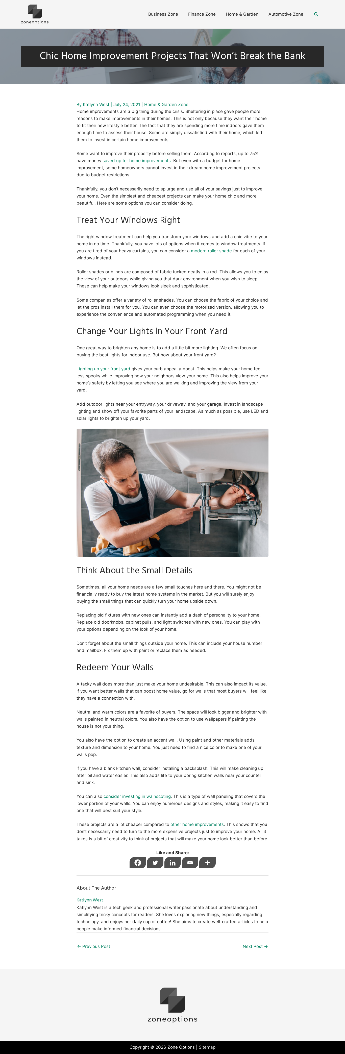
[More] (207, 862)
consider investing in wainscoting (137, 796)
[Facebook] (138, 862)
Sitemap (207, 1047)
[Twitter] (155, 862)
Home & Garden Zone (166, 104)
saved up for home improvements (137, 160)
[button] (316, 14)
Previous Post (93, 946)
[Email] (190, 862)
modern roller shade (211, 250)
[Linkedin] (172, 862)
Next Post (255, 946)
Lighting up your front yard (103, 368)
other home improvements (197, 824)
